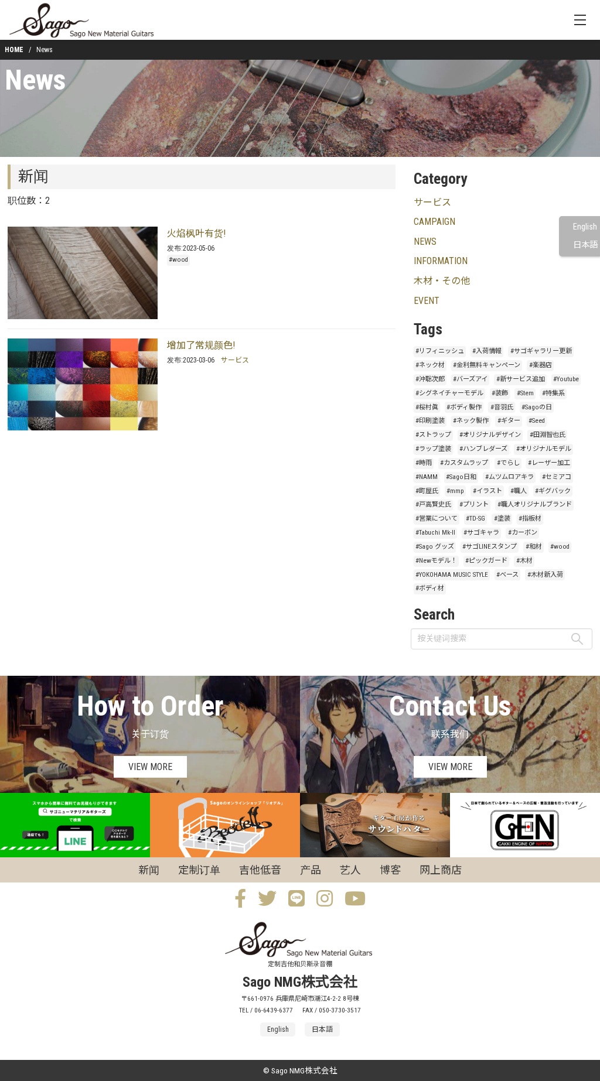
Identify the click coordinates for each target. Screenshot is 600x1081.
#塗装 (502, 518)
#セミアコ (556, 477)
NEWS (425, 241)
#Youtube (566, 379)
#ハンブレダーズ (483, 449)
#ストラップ (433, 435)
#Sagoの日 (536, 407)
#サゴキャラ (481, 532)
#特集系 (553, 393)
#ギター (508, 421)
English (585, 227)
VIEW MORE (150, 766)
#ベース (507, 575)
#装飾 (500, 393)
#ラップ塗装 (433, 449)
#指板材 (530, 518)
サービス (235, 360)
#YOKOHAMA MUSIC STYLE (451, 575)
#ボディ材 (429, 588)
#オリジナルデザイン (490, 435)
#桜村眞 (426, 407)
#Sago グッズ (434, 546)
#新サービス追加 (520, 379)
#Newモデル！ (436, 561)
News (35, 80)
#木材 (524, 561)
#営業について (436, 518)
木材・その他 (442, 280)
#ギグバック (553, 491)
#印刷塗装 (430, 421)
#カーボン (522, 532)
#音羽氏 (501, 407)
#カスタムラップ (464, 463)
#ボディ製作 (464, 407)
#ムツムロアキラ (509, 477)
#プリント (474, 504)
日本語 (585, 245)
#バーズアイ (470, 379)
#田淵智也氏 (547, 435)
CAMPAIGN (434, 221)
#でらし (508, 463)
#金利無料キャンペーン (486, 365)
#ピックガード (486, 561)
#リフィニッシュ (439, 351)
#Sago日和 (461, 477)
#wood (178, 260)
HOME (14, 50)
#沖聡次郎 (430, 379)
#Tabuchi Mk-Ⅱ (435, 532)
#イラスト (487, 491)
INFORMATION (441, 260)
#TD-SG (475, 518)
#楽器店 (540, 365)
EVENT (426, 300)
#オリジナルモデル (543, 449)
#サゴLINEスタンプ (489, 546)
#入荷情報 (487, 351)
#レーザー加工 (549, 463)
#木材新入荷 (545, 575)
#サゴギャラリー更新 (541, 351)
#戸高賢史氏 (433, 504)
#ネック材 (430, 365)
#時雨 (423, 463)
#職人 (518, 491)
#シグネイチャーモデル (449, 393)
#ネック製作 (471, 421)
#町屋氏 (426, 491)
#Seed (537, 421)
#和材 (534, 546)
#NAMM (426, 477)
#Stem (525, 393)
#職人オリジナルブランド (534, 504)
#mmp (455, 491)
